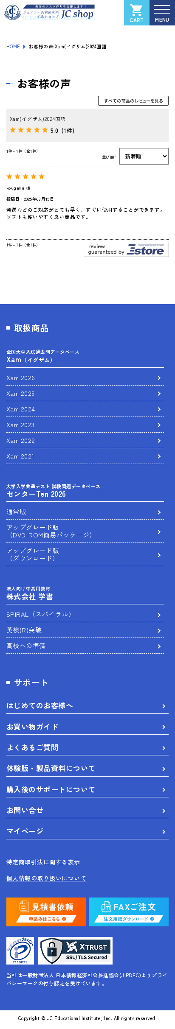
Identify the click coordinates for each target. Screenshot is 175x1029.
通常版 (16, 511)
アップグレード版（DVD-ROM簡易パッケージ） (51, 531)
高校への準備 (26, 645)
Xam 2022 (20, 440)
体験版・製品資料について (51, 768)
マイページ (24, 830)
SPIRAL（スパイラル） (40, 614)
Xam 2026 (20, 377)
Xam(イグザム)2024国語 (38, 118)
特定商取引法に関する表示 (43, 862)
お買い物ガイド (32, 726)
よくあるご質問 (32, 747)
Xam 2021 (20, 455)
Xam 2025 (20, 393)
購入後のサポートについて (51, 789)
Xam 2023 (20, 424)
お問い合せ (24, 810)
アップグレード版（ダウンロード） (32, 554)
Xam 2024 (20, 408)
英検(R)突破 (24, 629)
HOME (13, 46)
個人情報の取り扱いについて (46, 878)
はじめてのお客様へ (39, 705)
